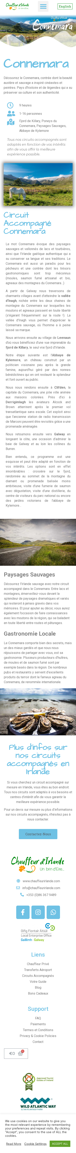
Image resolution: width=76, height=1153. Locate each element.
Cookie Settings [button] (35, 1144)
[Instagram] (38, 912)
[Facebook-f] (23, 912)
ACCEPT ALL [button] (60, 1143)
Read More (13, 1144)
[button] (43, 6)
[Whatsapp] (53, 912)
